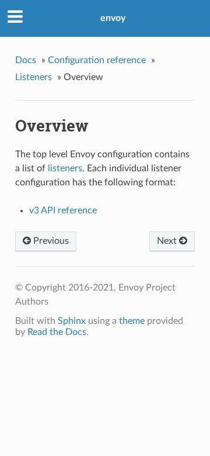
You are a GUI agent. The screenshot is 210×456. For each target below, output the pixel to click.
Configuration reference (97, 60)
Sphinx (72, 321)
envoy (112, 18)
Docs (25, 60)
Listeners (33, 77)
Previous (50, 241)
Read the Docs (56, 332)
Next (168, 241)
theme (132, 321)
